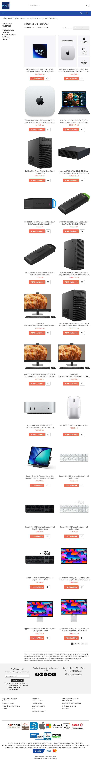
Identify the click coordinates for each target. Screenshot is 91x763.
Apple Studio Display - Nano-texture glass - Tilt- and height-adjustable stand (73, 630)
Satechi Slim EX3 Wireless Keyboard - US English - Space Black (40, 528)
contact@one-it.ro (75, 674)
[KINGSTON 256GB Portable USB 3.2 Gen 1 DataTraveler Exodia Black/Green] (74, 204)
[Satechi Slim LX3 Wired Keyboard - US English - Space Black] (40, 560)
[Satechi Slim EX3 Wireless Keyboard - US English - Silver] (74, 458)
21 (83, 644)
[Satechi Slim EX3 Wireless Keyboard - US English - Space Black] (40, 509)
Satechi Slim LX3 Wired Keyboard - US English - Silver (74, 528)
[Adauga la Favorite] (47, 78)
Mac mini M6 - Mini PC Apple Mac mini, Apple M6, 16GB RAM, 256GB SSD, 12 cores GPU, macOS (74, 70)
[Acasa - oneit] (13, 5)
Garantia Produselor (38, 706)
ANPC (34, 709)
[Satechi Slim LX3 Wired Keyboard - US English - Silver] (74, 509)
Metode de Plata (37, 701)
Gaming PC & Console (9, 34)
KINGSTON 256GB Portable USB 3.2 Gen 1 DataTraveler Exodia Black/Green (74, 223)
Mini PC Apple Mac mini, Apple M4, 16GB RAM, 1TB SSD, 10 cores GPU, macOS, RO (40, 121)
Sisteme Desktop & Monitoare (8, 31)
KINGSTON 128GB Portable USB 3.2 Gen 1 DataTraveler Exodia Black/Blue (39, 223)
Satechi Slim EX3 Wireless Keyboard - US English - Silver (74, 477)
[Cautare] (87, 5)
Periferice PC (6, 39)
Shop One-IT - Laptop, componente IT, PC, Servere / (22, 18)
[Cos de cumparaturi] (87, 13)
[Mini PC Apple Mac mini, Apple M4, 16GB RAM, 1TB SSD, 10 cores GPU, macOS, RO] (40, 102)
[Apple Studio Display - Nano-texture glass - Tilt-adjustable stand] (40, 610)
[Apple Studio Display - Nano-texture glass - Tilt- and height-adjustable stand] (74, 610)
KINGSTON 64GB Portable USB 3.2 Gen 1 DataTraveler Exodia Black (40, 274)
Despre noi (5, 701)
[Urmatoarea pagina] (86, 644)
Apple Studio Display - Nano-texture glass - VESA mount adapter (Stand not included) (74, 579)
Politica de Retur (37, 703)
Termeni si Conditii (8, 703)
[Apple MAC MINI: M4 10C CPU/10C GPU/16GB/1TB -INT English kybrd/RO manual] (40, 407)
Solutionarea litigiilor (39, 711)
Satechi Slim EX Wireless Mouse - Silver (73, 425)
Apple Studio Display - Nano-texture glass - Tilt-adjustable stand (39, 630)
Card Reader (6, 37)
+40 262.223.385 (75, 671)
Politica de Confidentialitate (13, 688)
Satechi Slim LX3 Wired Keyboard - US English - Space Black (40, 579)
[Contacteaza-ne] (81, 13)
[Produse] (4, 14)
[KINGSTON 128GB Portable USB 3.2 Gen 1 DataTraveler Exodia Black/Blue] (40, 204)
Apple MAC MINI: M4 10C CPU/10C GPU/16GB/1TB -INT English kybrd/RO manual (40, 426)
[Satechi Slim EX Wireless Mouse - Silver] (74, 407)
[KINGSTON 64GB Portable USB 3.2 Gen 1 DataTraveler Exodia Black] (40, 255)
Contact (4, 709)
